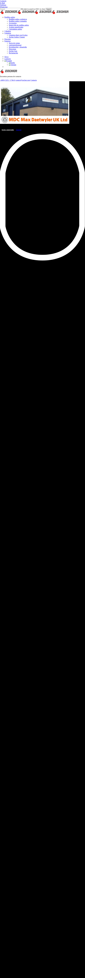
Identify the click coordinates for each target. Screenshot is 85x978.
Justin (18, 129)
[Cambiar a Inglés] (12, 63)
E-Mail (2, 3)
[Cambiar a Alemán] (12, 65)
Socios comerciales (8, 130)
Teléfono (3, 5)
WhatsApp (4, 7)
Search (48, 9)
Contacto (3, 1)
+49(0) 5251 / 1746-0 (7, 80)
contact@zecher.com (22, 80)
